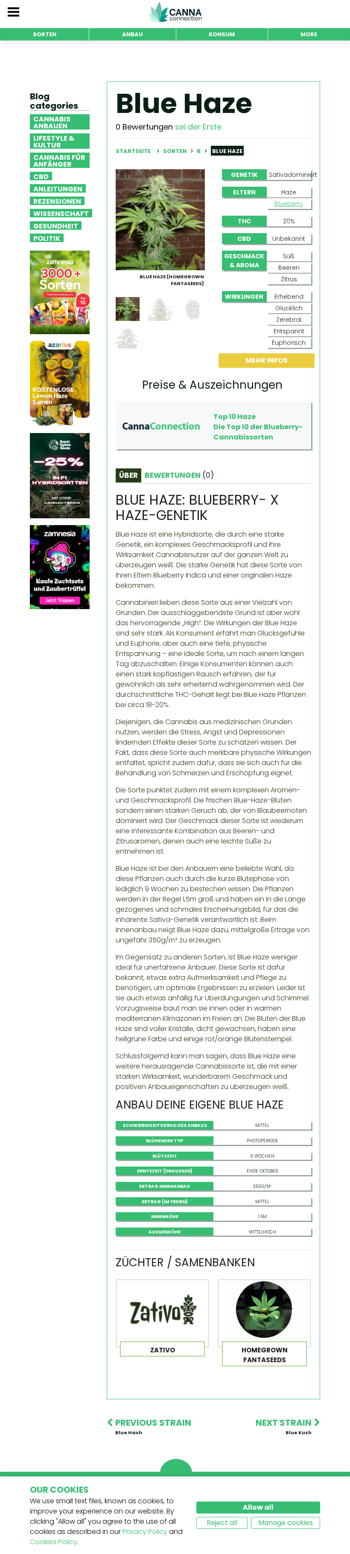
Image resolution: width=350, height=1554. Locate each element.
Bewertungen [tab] (179, 475)
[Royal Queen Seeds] (60, 475)
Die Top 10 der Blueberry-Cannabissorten (258, 432)
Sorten (175, 151)
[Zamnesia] (60, 292)
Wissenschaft (61, 213)
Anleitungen (57, 188)
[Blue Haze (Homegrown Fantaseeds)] (160, 219)
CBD (41, 176)
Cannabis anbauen (51, 122)
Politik (46, 238)
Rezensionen (57, 200)
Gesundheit (55, 225)
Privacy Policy (144, 1532)
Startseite (133, 151)
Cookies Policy (53, 1542)
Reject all (222, 1523)
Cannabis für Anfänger (59, 160)
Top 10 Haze (234, 417)
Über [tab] (128, 475)
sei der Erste (198, 126)
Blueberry (288, 203)
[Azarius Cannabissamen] (60, 383)
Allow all (258, 1507)
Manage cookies (285, 1523)
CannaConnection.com (175, 12)
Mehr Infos (266, 360)
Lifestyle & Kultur (53, 141)
